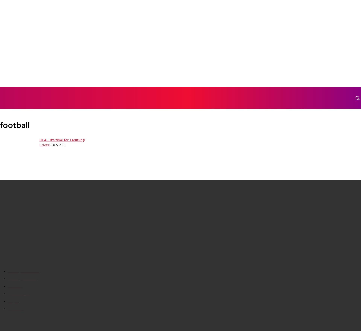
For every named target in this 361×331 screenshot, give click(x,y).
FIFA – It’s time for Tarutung (62, 140)
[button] (357, 97)
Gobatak (44, 145)
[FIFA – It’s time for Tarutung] (18, 151)
